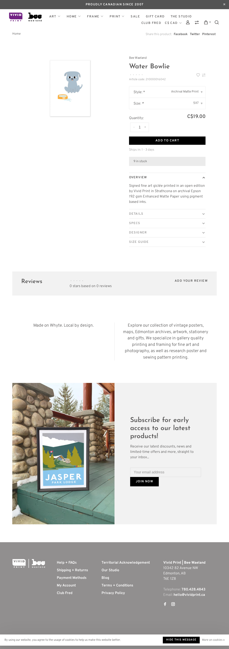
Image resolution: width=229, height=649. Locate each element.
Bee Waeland (138, 58)
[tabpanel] (70, 88)
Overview (138, 177)
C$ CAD (172, 23)
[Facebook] (165, 605)
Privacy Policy (113, 593)
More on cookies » (213, 640)
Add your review (191, 281)
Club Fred (64, 593)
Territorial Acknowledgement (126, 563)
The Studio (181, 17)
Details (136, 214)
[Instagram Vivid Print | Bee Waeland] (173, 605)
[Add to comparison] (204, 76)
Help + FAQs (67, 563)
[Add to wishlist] (198, 76)
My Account (66, 585)
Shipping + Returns (72, 570)
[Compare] (197, 23)
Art (52, 17)
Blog (105, 578)
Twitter (195, 34)
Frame (93, 17)
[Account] (188, 23)
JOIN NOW (144, 481)
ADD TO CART (167, 141)
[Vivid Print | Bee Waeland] (28, 563)
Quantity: (136, 118)
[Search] (217, 23)
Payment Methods (72, 578)
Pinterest (209, 34)
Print (115, 17)
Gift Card (155, 17)
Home (72, 17)
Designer (138, 233)
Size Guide (139, 242)
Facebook (181, 34)
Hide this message (181, 640)
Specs (134, 223)
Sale (135, 17)
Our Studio (110, 570)
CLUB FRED (151, 23)
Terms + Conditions (117, 585)
